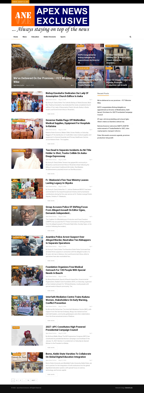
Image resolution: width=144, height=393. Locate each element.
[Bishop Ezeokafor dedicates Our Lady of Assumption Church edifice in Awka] (27, 102)
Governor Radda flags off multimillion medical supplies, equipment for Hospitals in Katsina (68, 123)
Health (15, 267)
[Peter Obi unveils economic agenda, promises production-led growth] (118, 77)
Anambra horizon (112, 46)
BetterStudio (129, 388)
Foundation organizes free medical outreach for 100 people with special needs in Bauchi (65, 270)
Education (35, 37)
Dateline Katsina (83, 68)
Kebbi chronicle (50, 37)
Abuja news (17, 46)
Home (15, 37)
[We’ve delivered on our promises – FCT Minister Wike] (43, 66)
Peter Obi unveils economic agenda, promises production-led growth (118, 82)
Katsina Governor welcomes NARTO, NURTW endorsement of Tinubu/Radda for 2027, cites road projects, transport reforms (113, 128)
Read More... (52, 114)
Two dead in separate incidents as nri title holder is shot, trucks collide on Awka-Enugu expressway (68, 153)
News (25, 37)
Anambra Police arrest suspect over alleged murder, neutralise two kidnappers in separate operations (68, 240)
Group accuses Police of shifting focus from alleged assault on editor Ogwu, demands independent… (67, 210)
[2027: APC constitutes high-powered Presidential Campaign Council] (27, 335)
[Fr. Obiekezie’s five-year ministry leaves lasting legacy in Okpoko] (27, 188)
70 (28, 380)
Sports (63, 37)
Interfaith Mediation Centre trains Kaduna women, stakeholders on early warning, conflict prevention (68, 300)
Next (33, 380)
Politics (80, 46)
